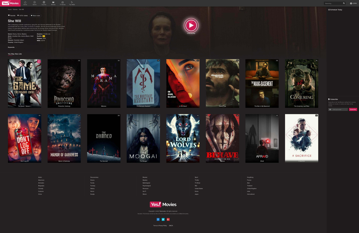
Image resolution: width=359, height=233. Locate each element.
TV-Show (197, 183)
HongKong (250, 177)
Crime (40, 194)
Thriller (197, 180)
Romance (145, 188)
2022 (44, 38)
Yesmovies (162, 211)
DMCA (171, 225)
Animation (41, 183)
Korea (196, 191)
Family (92, 183)
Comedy (40, 188)
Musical (145, 177)
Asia (248, 183)
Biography (41, 186)
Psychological (147, 186)
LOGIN (354, 3)
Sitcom (145, 194)
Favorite (12, 15)
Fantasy (92, 186)
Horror (19, 34)
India (248, 191)
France (249, 180)
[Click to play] (191, 25)
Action (40, 177)
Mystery (24, 34)
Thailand (249, 186)
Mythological (146, 183)
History (92, 188)
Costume (41, 191)
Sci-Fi (144, 191)
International (250, 194)
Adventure (41, 180)
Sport (196, 177)
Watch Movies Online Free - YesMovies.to (10, 3)
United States (199, 188)
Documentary (94, 177)
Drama (15, 34)
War (196, 186)
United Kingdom (18, 42)
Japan (196, 194)
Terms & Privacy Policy (160, 225)
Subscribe (353, 109)
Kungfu (92, 194)
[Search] (343, 3)
